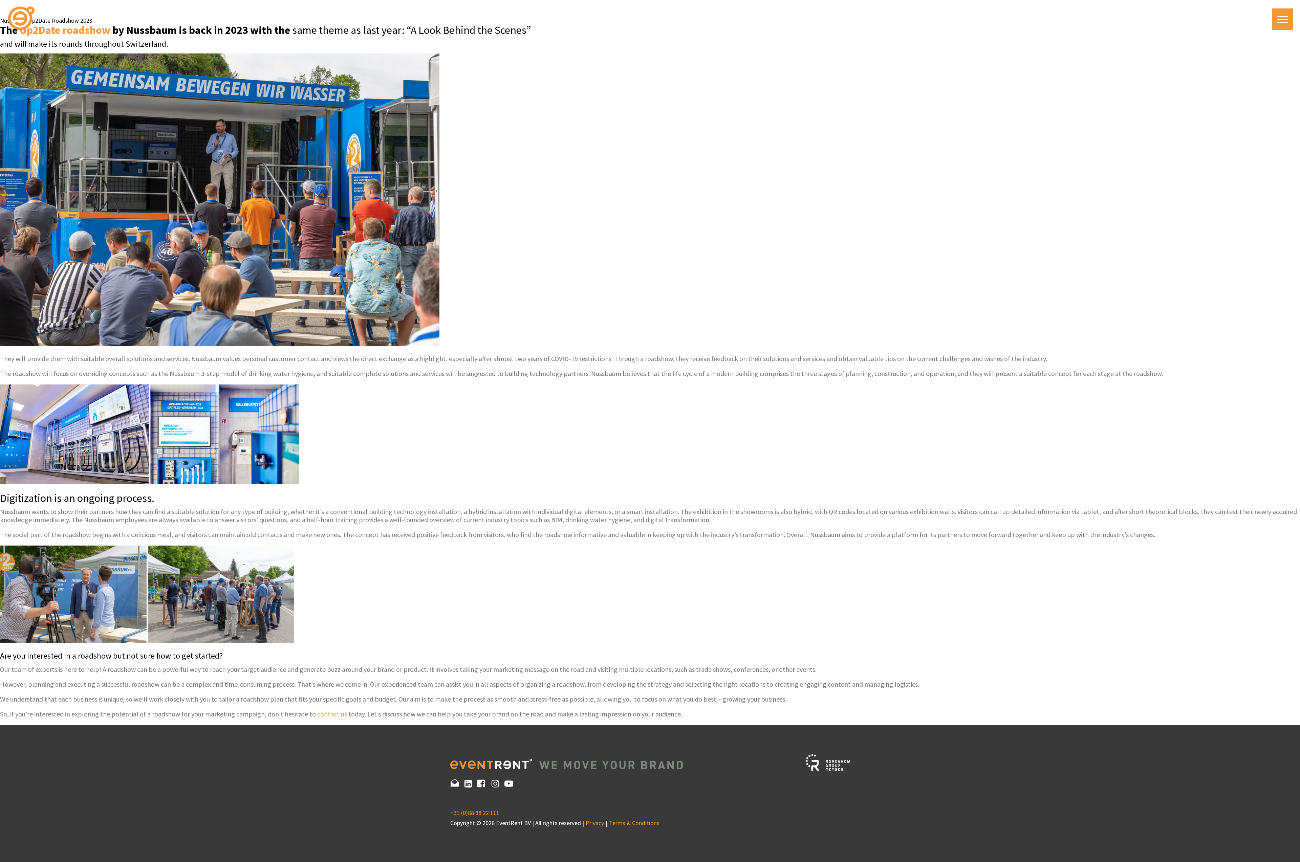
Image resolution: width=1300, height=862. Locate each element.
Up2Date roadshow (65, 30)
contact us (332, 714)
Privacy (595, 823)
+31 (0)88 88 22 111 (474, 813)
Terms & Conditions (634, 823)
